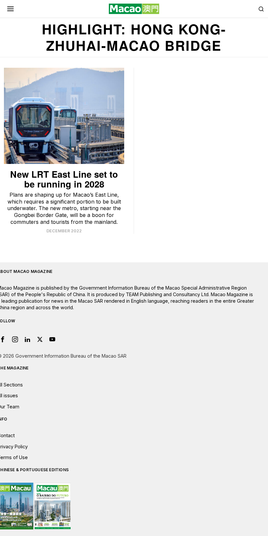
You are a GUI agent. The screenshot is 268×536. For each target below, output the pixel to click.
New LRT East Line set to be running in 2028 (64, 179)
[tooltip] (15, 339)
